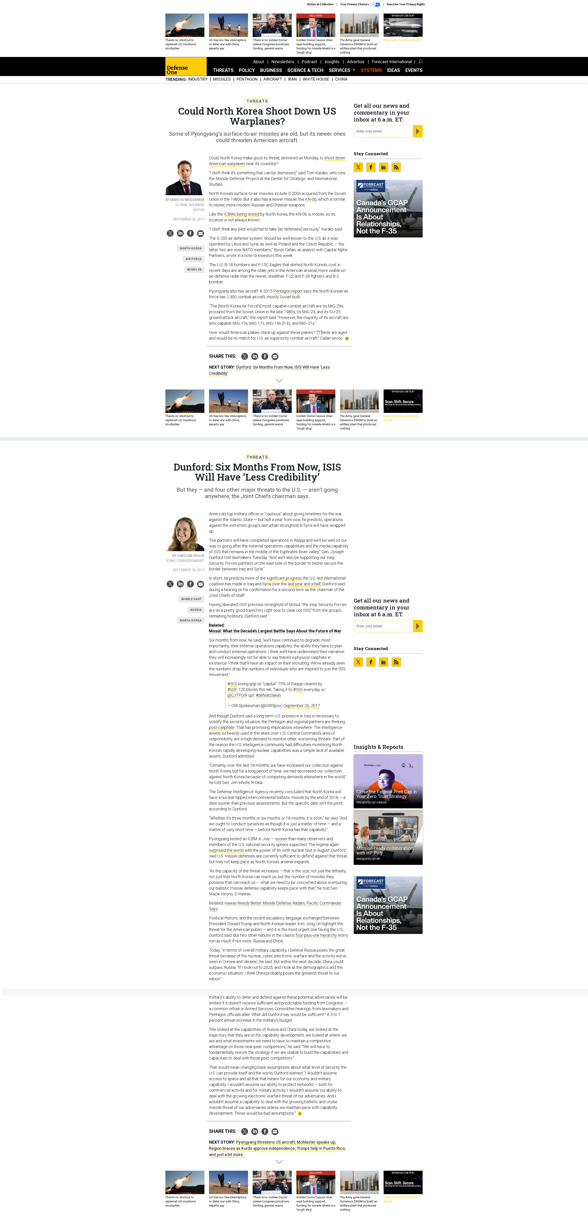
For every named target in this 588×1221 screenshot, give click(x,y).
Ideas (393, 70)
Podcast (309, 61)
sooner (281, 838)
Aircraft (272, 79)
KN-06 (311, 199)
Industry (197, 79)
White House (316, 79)
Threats (223, 70)
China (341, 79)
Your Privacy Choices (355, 4)
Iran (292, 79)
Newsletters (282, 61)
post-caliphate (222, 727)
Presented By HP (368, 859)
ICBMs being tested (241, 214)
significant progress (284, 578)
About (258, 61)
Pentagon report (287, 291)
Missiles (222, 79)
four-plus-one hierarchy (316, 935)
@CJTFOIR (237, 695)
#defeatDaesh (268, 695)
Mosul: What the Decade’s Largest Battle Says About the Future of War (275, 631)
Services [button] (340, 70)
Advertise (356, 61)
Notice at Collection (320, 4)
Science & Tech (305, 70)
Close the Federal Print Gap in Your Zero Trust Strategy (386, 794)
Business (271, 70)
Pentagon (247, 79)
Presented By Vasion (371, 802)
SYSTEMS (371, 70)
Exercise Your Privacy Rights (406, 4)
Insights (332, 61)
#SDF (232, 689)
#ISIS (232, 683)
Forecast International (392, 61)
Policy (247, 70)
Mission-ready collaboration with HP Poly (384, 851)
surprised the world (226, 850)
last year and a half (304, 583)
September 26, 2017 (301, 705)
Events (414, 70)
